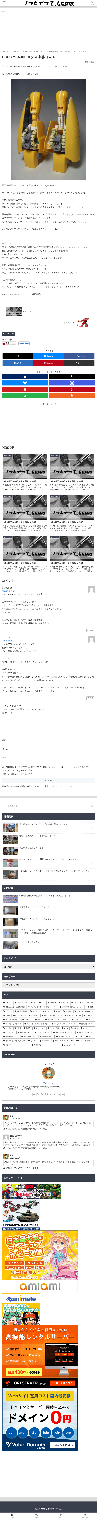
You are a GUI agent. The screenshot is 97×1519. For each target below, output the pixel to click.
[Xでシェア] (16, 973)
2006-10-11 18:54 (8, 641)
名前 (4, 740)
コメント (7, 713)
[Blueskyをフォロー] (25, 382)
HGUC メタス (9, 334)
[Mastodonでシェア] (37, 973)
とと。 (5, 637)
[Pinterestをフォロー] (72, 389)
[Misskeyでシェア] (80, 973)
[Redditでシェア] (59, 980)
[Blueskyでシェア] (59, 973)
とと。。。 (48, 1083)
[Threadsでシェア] (37, 980)
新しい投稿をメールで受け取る (18, 774)
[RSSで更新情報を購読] (72, 395)
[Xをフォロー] (72, 376)
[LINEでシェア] (16, 987)
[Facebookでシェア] (16, 980)
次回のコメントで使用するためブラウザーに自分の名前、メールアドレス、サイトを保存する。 (48, 767)
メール (5, 749)
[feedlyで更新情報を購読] (25, 395)
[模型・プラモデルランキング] (9, 343)
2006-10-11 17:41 (8, 591)
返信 (91, 630)
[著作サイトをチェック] (25, 376)
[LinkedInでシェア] (59, 987)
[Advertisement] (48, 31)
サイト (5, 758)
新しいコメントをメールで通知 (18, 770)
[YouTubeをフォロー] (25, 389)
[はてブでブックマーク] (80, 980)
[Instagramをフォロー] (72, 382)
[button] (79, 363)
